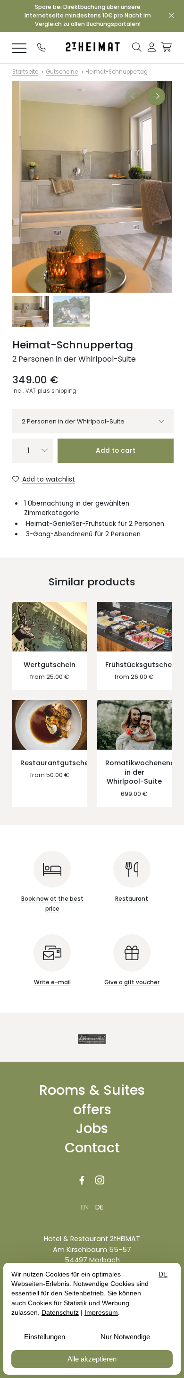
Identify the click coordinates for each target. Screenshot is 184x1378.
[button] (137, 46)
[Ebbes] (92, 1039)
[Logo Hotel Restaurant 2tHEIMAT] (92, 47)
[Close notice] (171, 16)
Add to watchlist (48, 479)
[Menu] (19, 48)
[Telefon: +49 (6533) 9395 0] (41, 47)
